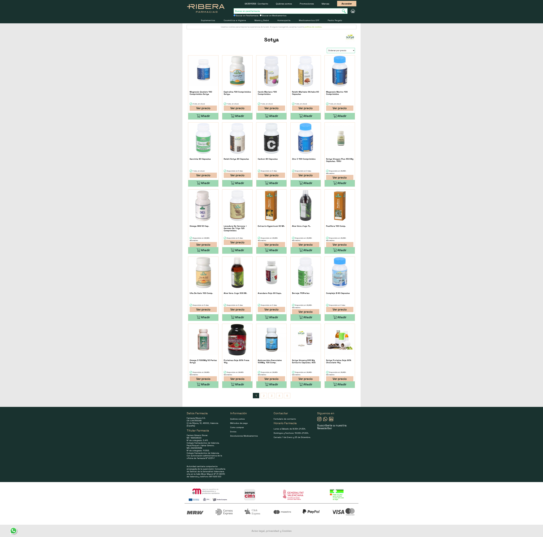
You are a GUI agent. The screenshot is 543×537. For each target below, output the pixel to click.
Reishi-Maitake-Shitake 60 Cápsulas (305, 93)
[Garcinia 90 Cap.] (203, 138)
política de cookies (313, 27)
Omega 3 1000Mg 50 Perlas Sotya (203, 361)
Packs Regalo (335, 20)
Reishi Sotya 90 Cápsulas (236, 159)
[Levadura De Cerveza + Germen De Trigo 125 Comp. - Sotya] (237, 205)
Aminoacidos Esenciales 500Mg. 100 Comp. (270, 361)
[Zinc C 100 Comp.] (306, 138)
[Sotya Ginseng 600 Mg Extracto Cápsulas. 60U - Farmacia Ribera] (306, 340)
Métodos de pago (239, 423)
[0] (352, 11)
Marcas (325, 3)
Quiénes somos (284, 3)
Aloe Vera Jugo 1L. (301, 226)
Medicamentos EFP (309, 20)
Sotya (271, 39)
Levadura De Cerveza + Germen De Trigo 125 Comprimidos (235, 228)
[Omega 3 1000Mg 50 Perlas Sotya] (203, 340)
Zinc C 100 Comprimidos (303, 159)
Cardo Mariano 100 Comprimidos (267, 93)
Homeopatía (283, 20)
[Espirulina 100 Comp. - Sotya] (237, 71)
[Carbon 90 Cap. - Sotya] (271, 138)
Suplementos (208, 20)
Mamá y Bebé (262, 20)
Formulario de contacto (285, 419)
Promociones (307, 3)
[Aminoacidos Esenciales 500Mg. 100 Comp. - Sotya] (271, 340)
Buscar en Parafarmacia (246, 15)
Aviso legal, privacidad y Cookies (272, 530)
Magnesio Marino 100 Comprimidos (337, 93)
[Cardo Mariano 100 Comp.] (271, 71)
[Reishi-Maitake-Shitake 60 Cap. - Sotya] (306, 71)
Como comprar (237, 427)
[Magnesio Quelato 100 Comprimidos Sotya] (203, 71)
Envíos (233, 431)
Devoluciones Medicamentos (244, 436)
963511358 (250, 3)
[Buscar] (345, 11)
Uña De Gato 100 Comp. (201, 293)
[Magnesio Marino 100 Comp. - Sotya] (340, 71)
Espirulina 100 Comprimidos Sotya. (237, 93)
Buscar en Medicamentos (274, 15)
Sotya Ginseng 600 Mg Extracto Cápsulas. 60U (304, 361)
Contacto (263, 3)
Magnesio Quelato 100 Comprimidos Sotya (201, 93)
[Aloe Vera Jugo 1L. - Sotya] (306, 205)
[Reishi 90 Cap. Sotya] (237, 138)
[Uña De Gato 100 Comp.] (203, 272)
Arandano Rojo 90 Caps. (270, 293)
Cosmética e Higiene (235, 20)
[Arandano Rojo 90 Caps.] (271, 272)
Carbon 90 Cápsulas (268, 159)
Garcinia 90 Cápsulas (200, 159)
